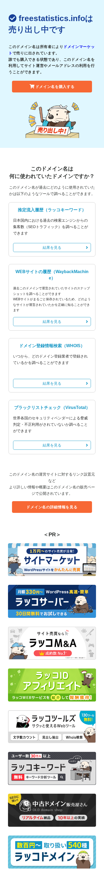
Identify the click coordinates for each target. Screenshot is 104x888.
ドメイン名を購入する (55, 86)
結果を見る (52, 247)
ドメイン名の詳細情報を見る (51, 507)
